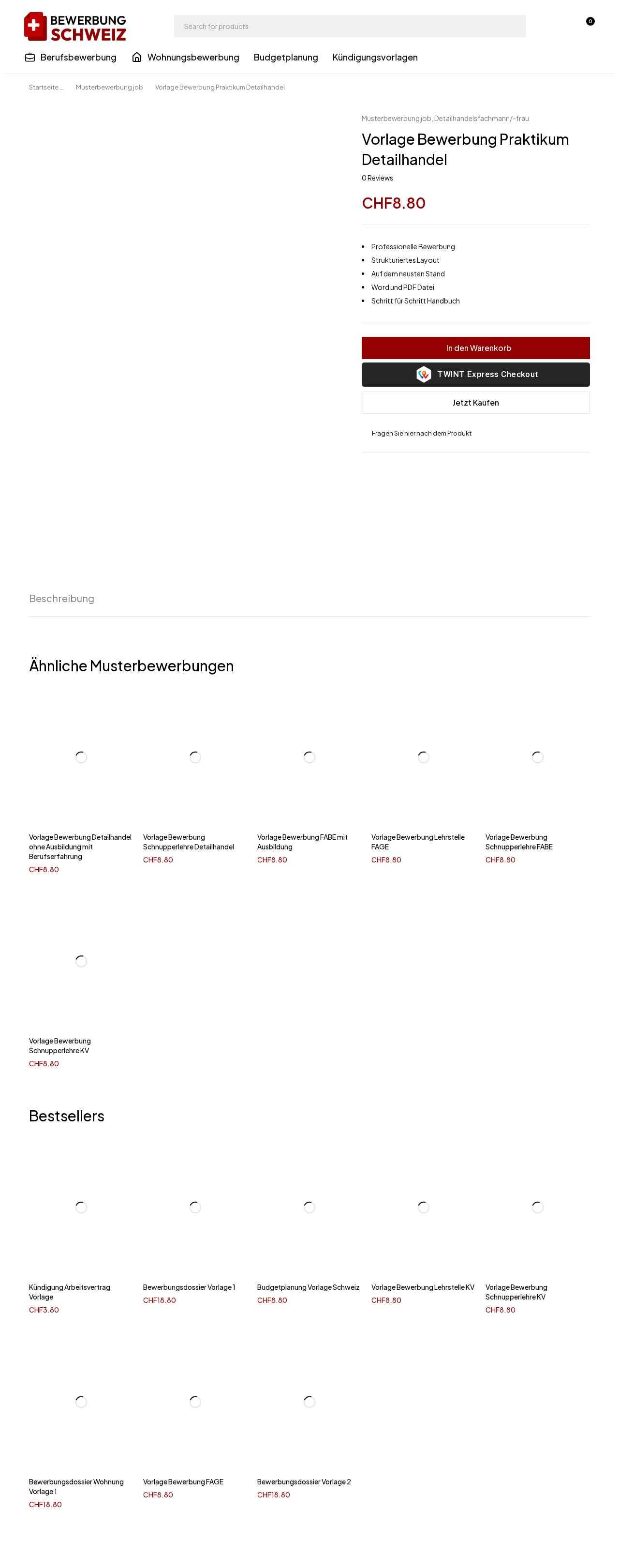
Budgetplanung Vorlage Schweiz (308, 1287)
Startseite (44, 87)
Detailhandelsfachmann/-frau (481, 118)
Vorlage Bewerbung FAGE (183, 1481)
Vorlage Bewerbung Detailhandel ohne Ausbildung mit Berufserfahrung (80, 846)
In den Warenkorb (478, 348)
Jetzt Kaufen (476, 402)
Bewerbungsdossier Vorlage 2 (304, 1481)
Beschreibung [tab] (61, 598)
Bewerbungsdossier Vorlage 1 (189, 1287)
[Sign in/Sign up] (560, 26)
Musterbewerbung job (109, 87)
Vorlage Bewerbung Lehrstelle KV (422, 1287)
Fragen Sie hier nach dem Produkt (422, 433)
